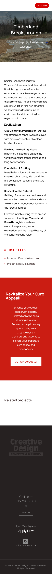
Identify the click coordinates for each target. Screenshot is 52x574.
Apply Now (26, 531)
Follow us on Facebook (26, 545)
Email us (26, 512)
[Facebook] (25, 541)
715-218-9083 (26, 501)
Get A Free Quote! (26, 361)
